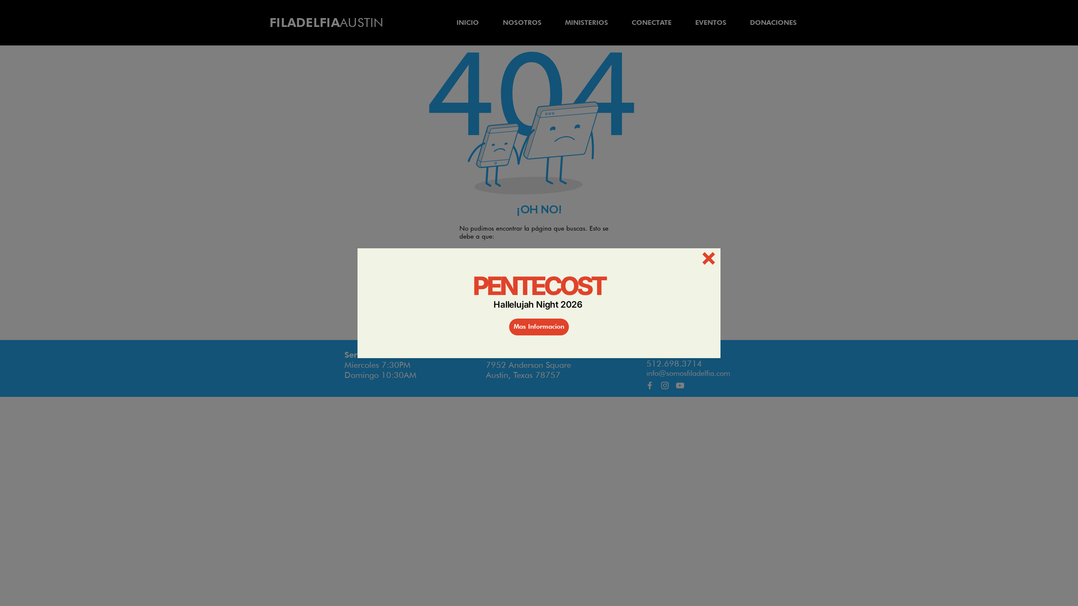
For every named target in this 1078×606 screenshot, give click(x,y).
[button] (708, 258)
